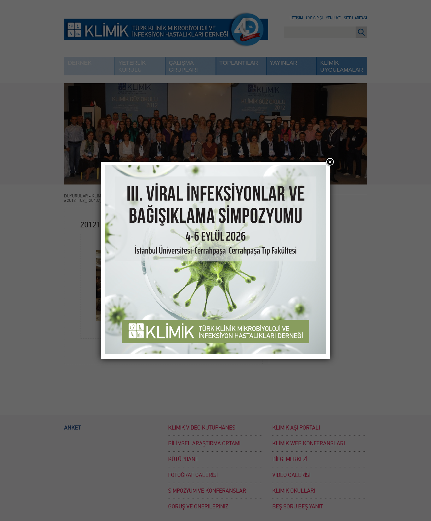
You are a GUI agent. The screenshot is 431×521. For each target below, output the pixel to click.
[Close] (330, 161)
